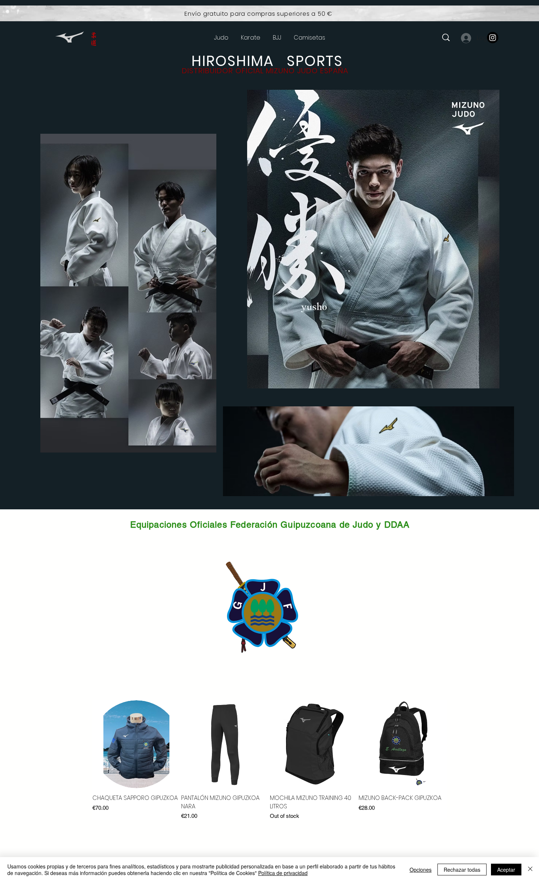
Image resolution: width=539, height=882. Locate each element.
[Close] (530, 869)
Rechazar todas (462, 869)
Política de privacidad (283, 873)
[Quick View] (136, 744)
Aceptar (506, 869)
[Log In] (466, 38)
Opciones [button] (421, 869)
